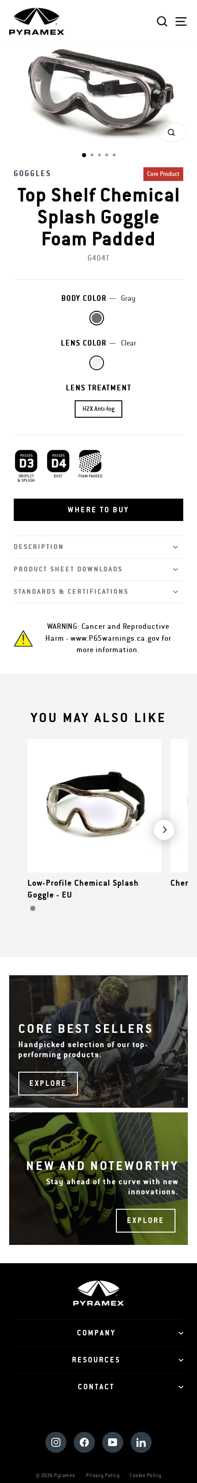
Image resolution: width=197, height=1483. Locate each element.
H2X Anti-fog (98, 409)
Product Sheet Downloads (68, 569)
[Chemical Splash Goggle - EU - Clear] (175, 896)
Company (96, 1333)
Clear (96, 362)
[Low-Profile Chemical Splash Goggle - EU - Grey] (32, 908)
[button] (98, 510)
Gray (96, 318)
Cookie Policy (146, 1475)
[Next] (164, 830)
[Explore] (98, 1041)
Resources (96, 1360)
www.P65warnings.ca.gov (115, 638)
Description (39, 547)
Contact (96, 1387)
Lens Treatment (98, 388)
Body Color (98, 298)
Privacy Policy (103, 1475)
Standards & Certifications (71, 591)
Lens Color (98, 343)
